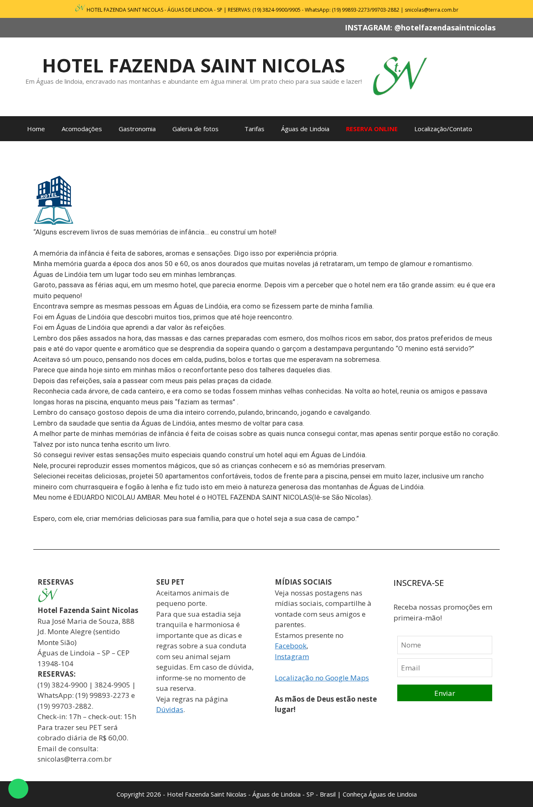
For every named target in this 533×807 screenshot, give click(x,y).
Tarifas (254, 129)
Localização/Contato (443, 129)
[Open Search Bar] (502, 128)
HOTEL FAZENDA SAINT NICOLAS (193, 65)
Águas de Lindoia (305, 129)
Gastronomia (137, 129)
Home (36, 129)
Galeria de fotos (195, 129)
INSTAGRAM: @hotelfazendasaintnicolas (420, 27)
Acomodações (82, 129)
